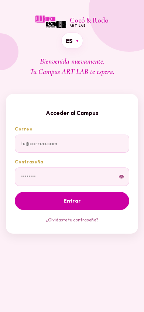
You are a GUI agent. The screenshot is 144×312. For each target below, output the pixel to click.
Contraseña (29, 162)
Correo (23, 129)
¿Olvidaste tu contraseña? (72, 220)
